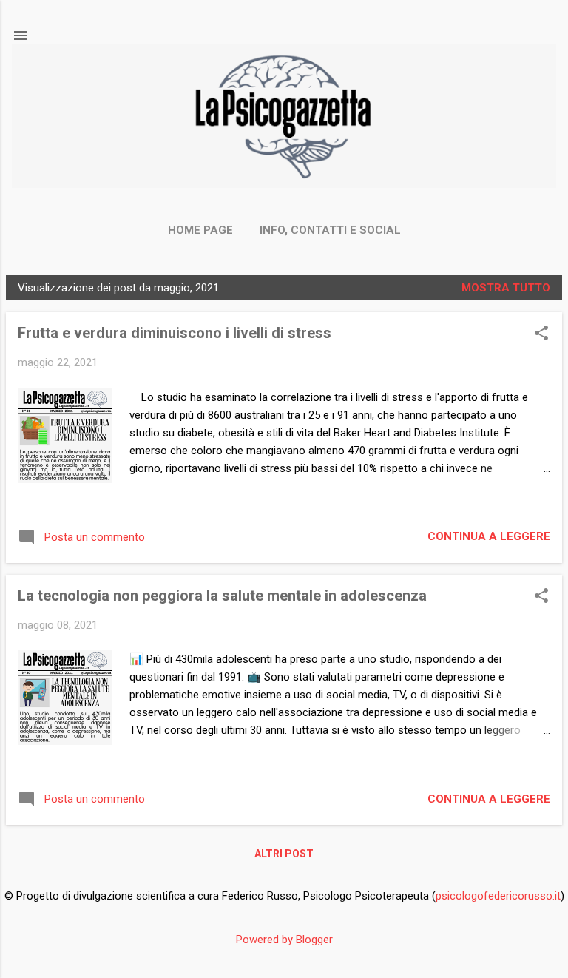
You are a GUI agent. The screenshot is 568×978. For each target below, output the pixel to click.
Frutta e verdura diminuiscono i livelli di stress (174, 333)
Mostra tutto (506, 287)
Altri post (284, 854)
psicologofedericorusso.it (498, 896)
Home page (200, 230)
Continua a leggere (488, 536)
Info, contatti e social (330, 230)
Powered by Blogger (284, 939)
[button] (541, 334)
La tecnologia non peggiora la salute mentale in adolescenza (222, 595)
